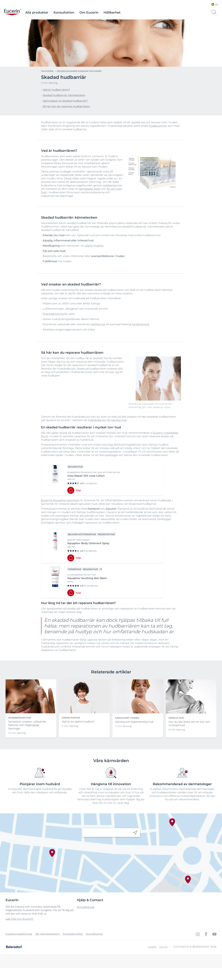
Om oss (163, 947)
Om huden (47, 71)
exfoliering (110, 185)
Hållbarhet (112, 12)
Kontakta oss (85, 907)
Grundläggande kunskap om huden (79, 71)
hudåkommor (158, 125)
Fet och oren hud (54, 250)
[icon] (135, 832)
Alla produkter (36, 12)
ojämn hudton (94, 245)
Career (152, 947)
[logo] (12, 12)
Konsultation (64, 12)
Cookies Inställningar (19, 933)
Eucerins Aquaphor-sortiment (60, 500)
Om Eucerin (88, 12)
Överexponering (53, 313)
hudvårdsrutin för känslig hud (107, 420)
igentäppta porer (90, 188)
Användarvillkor (73, 933)
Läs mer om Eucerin (19, 918)
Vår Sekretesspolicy (47, 933)
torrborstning (140, 324)
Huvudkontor (94, 933)
